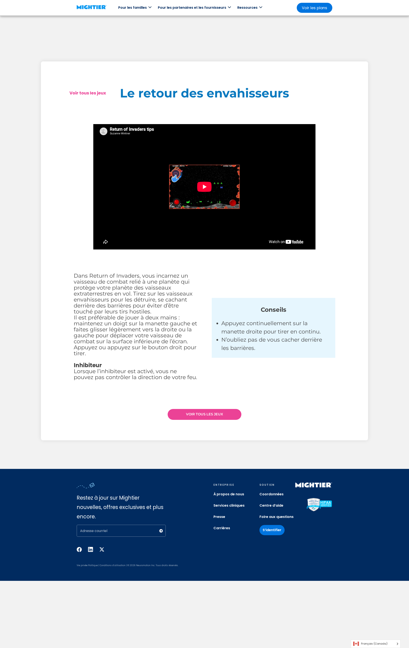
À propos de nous (228, 494)
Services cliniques (229, 505)
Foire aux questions (276, 516)
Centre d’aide (271, 505)
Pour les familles (132, 7)
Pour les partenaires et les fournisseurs (192, 7)
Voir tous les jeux (87, 93)
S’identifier (272, 530)
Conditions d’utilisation (112, 565)
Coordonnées (271, 494)
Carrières (221, 528)
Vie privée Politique (87, 565)
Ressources (247, 7)
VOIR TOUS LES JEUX (204, 414)
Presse (219, 516)
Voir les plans (314, 7)
